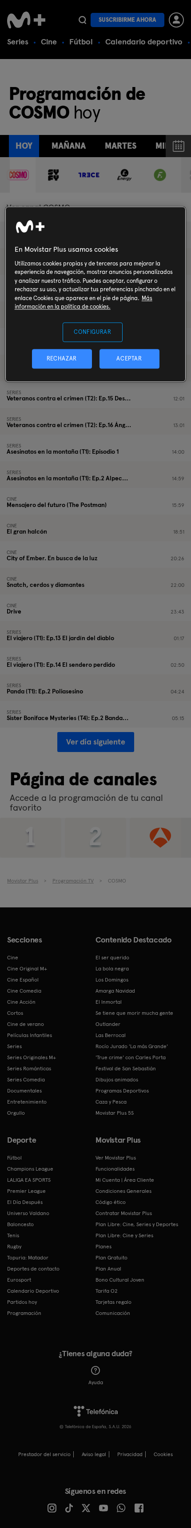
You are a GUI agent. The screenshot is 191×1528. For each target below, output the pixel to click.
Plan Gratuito (111, 1258)
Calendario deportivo (144, 41)
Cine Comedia (24, 991)
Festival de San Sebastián (126, 1068)
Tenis (13, 1235)
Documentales (24, 1091)
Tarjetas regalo (113, 1302)
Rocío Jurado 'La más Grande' (132, 1046)
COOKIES (163, 1454)
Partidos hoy (22, 1302)
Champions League (30, 1169)
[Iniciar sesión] (176, 20)
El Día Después (25, 1202)
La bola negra (112, 969)
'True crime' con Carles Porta (131, 1057)
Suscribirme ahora (127, 19)
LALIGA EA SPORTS (29, 1180)
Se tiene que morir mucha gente (134, 1013)
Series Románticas (29, 1068)
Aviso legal (94, 1454)
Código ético (111, 1202)
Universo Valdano (28, 1213)
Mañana (69, 146)
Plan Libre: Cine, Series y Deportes (137, 1224)
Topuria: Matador (27, 1258)
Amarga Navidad (115, 991)
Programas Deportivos (122, 1091)
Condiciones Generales (123, 1191)
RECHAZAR (62, 358)
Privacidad (130, 1454)
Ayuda (95, 1382)
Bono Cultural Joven (120, 1280)
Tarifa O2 (107, 1291)
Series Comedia (26, 1080)
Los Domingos (112, 980)
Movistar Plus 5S (115, 1113)
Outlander (108, 1024)
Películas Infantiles (29, 1035)
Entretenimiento (27, 1102)
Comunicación (113, 1313)
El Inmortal (109, 1002)
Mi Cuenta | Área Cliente (125, 1180)
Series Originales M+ (31, 1057)
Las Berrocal (111, 1035)
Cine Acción (21, 1002)
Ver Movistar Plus (116, 1158)
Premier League (26, 1191)
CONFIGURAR (92, 332)
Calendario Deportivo (33, 1291)
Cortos (15, 1013)
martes (120, 146)
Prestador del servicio (44, 1454)
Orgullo (16, 1113)
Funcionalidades (115, 1169)
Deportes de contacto (33, 1269)
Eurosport (19, 1280)
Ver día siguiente (95, 741)
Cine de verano (25, 1024)
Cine (49, 41)
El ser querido (112, 957)
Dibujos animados (117, 1080)
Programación (24, 1313)
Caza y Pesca (111, 1102)
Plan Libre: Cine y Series (124, 1235)
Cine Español (23, 980)
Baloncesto (20, 1224)
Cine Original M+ (27, 969)
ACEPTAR (129, 358)
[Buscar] (82, 20)
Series (17, 41)
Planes (103, 1246)
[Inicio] (27, 20)
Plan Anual (108, 1269)
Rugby (14, 1246)
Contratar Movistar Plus (124, 1213)
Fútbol (81, 41)
